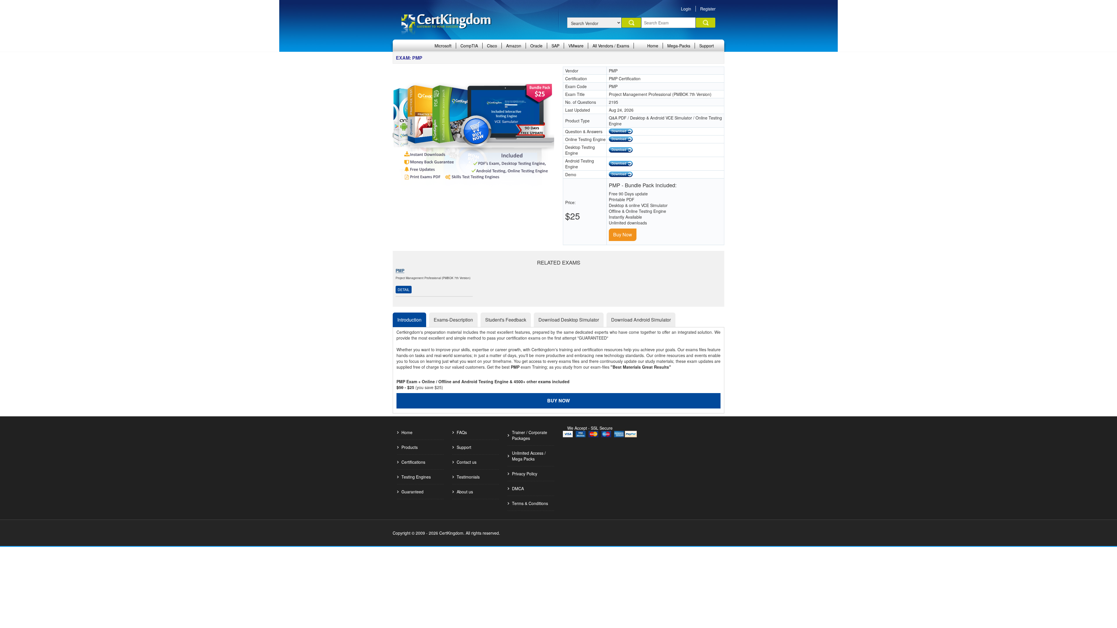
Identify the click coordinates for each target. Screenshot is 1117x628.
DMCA (518, 488)
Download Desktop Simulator (568, 319)
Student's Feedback (505, 319)
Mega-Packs (678, 46)
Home (652, 46)
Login (686, 9)
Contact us (466, 462)
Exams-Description (453, 319)
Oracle (536, 46)
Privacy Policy (524, 474)
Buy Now (622, 234)
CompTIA (469, 46)
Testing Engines (416, 477)
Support (706, 46)
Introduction (409, 319)
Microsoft (443, 46)
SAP (555, 46)
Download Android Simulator (641, 319)
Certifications (413, 462)
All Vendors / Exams (611, 46)
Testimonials (468, 477)
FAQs (462, 432)
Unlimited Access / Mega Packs (529, 456)
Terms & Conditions (530, 503)
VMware (576, 46)
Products (409, 447)
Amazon (513, 46)
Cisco (492, 46)
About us (465, 492)
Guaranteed (412, 492)
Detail (404, 289)
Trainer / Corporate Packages (529, 435)
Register (708, 9)
